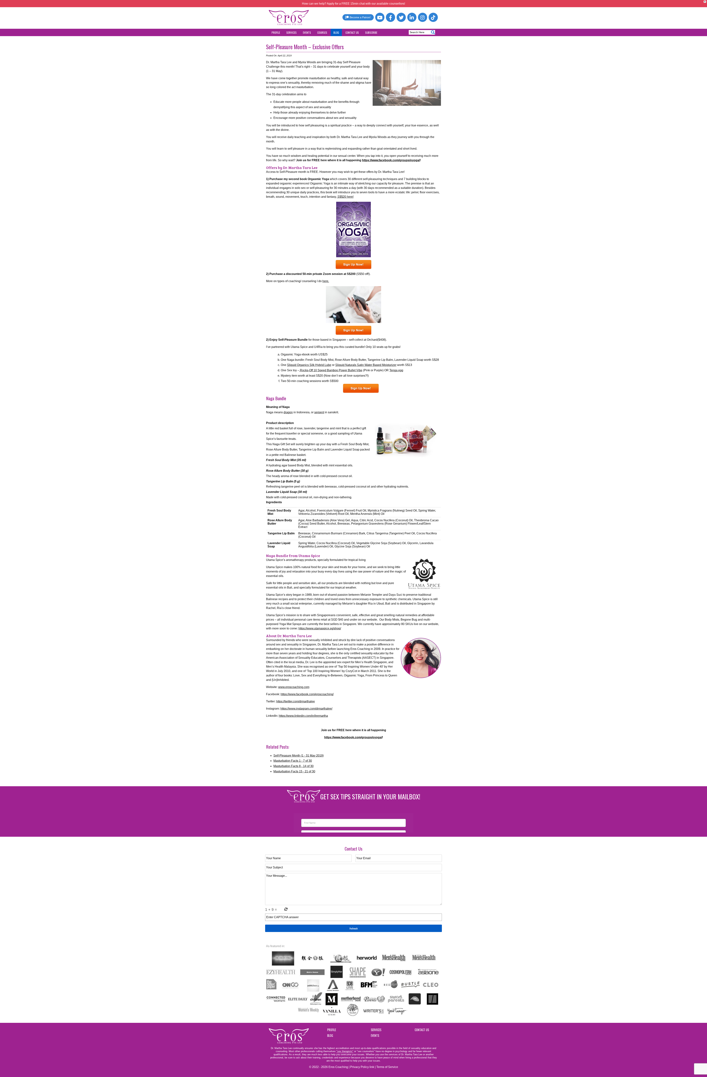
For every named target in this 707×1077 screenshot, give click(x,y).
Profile (276, 32)
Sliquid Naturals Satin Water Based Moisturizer (365, 364)
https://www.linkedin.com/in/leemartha (303, 715)
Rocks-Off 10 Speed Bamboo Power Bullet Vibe (330, 370)
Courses (322, 32)
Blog (336, 32)
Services (291, 32)
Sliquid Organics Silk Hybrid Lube (309, 364)
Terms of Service (387, 1067)
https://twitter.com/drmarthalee (295, 701)
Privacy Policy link (362, 1067)
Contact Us (352, 32)
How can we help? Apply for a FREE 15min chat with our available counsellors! (353, 3)
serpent (319, 412)
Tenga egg (396, 370)
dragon (288, 412)
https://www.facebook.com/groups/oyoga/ (391, 160)
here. (325, 281)
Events (307, 32)
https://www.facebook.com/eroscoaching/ (307, 694)
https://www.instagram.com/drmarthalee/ (306, 708)
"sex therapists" (344, 1051)
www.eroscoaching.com (293, 687)
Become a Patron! (360, 17)
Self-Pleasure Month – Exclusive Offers (305, 47)
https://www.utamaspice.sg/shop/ (319, 628)
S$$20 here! (345, 196)
